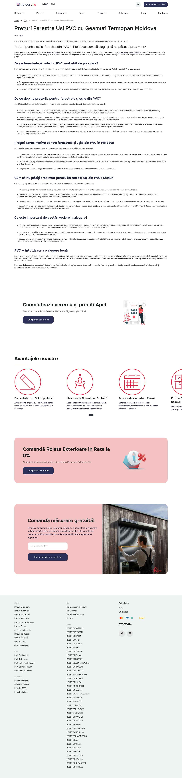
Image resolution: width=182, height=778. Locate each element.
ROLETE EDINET (73, 724)
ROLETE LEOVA (73, 751)
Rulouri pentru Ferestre (24, 622)
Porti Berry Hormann (23, 667)
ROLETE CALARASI (74, 678)
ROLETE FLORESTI (74, 659)
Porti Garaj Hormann (23, 670)
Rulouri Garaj (19, 641)
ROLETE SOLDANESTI (76, 763)
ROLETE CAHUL (73, 647)
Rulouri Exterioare (22, 607)
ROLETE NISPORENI (75, 686)
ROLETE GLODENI (74, 690)
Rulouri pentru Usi (22, 614)
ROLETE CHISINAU (74, 767)
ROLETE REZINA (73, 748)
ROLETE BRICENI (74, 682)
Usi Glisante (71, 611)
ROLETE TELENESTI (75, 709)
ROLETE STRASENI (74, 632)
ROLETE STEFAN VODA (76, 674)
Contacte (163, 13)
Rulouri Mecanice (21, 618)
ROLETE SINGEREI (74, 717)
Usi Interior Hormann (75, 614)
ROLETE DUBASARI (74, 670)
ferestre (50, 52)
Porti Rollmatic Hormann (24, 663)
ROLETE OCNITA (73, 636)
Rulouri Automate (21, 611)
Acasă (16, 21)
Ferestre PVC (20, 688)
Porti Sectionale (21, 655)
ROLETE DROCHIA (74, 759)
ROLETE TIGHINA (74, 705)
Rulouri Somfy (20, 626)
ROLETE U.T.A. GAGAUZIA (77, 694)
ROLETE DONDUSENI (75, 728)
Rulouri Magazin (21, 638)
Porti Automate (20, 659)
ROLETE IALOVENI (74, 755)
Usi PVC (70, 618)
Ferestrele (122, 52)
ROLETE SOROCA (74, 701)
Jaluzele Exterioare (22, 630)
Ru (138, 4)
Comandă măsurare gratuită (48, 557)
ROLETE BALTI (72, 740)
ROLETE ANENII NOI (75, 732)
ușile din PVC (134, 52)
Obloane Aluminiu (21, 645)
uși (56, 52)
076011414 (48, 4)
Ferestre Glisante (21, 684)
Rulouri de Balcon (21, 634)
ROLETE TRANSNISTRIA (76, 736)
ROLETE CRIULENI (74, 667)
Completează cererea (38, 319)
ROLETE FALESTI (73, 744)
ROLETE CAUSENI (74, 644)
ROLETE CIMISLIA (74, 697)
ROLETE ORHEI (73, 640)
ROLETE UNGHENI (74, 651)
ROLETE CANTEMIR (75, 628)
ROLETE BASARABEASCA (77, 663)
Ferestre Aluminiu (21, 680)
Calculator (123, 13)
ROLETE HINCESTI (74, 721)
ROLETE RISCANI (74, 655)
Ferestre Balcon (21, 692)
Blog (143, 13)
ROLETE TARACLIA (74, 713)
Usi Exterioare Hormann (76, 607)
